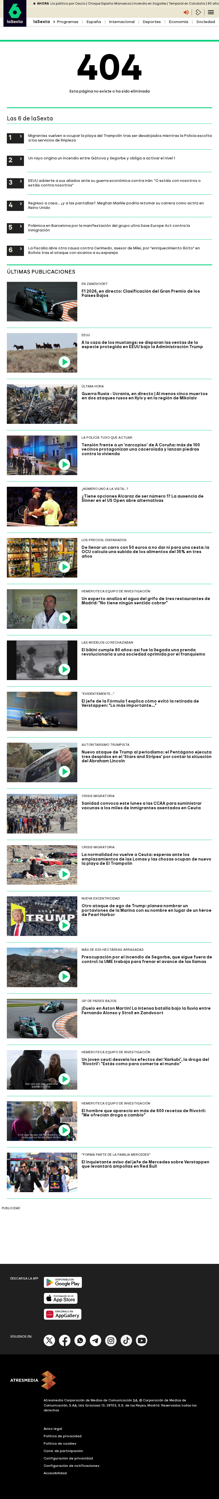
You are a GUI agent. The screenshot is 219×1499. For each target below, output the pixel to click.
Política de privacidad (63, 1436)
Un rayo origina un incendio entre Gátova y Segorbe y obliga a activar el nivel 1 (101, 158)
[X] (49, 1345)
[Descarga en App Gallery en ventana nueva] (63, 1318)
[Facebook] (65, 1345)
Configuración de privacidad (68, 1458)
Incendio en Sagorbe (149, 3)
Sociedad (205, 21)
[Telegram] (96, 1345)
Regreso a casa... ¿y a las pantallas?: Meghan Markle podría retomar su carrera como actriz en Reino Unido (116, 205)
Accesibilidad (55, 1473)
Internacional (122, 21)
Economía (178, 21)
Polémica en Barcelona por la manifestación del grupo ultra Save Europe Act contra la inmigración (109, 227)
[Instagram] (111, 1345)
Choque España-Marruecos (109, 3)
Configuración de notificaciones (72, 1466)
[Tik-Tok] (126, 1345)
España (93, 21)
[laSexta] (15, 24)
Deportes (152, 21)
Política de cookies (60, 1443)
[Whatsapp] (80, 1345)
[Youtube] (142, 1345)
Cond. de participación (63, 1451)
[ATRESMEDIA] (109, 1381)
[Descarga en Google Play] (63, 1286)
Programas (67, 21)
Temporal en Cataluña (187, 3)
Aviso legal (53, 1429)
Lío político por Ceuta (67, 3)
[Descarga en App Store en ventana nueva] (61, 1302)
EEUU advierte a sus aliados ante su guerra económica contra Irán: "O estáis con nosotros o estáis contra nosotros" (114, 182)
